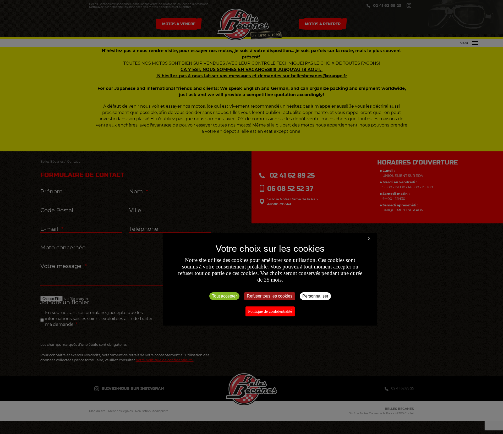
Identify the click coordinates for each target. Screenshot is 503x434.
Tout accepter (224, 296)
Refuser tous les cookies (269, 296)
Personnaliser (315, 296)
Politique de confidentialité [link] (270, 311)
